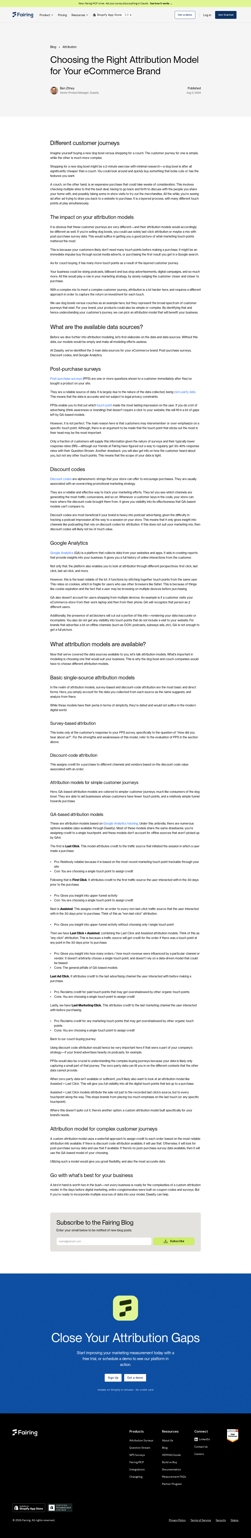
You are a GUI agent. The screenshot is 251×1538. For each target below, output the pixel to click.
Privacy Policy (177, 1520)
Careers (199, 1454)
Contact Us (201, 1446)
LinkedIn (204, 1439)
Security (221, 1520)
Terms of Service (200, 1520)
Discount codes (61, 479)
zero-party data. (185, 392)
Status (234, 1520)
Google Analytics (61, 553)
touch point (104, 405)
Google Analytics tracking (120, 823)
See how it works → (161, 3)
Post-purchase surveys (66, 379)
